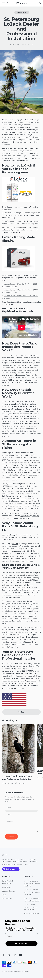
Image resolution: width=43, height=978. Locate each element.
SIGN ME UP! (21, 943)
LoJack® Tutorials (8, 891)
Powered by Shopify (22, 971)
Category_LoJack (22, 12)
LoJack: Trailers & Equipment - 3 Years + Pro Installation (32, 907)
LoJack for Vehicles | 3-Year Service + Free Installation (32, 883)
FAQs (4, 895)
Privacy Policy (15, 799)
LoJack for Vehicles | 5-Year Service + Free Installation (32, 892)
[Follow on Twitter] (9, 955)
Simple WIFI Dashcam (31, 913)
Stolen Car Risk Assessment (7, 882)
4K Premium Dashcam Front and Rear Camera (32, 899)
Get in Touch (6, 887)
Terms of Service (28, 799)
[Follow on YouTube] (20, 955)
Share (23, 712)
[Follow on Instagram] (14, 955)
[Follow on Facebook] (3, 955)
